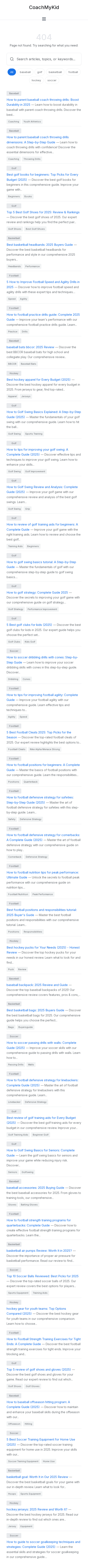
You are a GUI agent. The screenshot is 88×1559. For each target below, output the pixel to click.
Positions (13, 781)
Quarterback (30, 781)
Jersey (12, 1526)
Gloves (12, 1204)
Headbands (14, 266)
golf (39, 72)
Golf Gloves (32, 1386)
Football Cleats (16, 749)
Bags (11, 1027)
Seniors (12, 1172)
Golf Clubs (14, 641)
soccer (51, 80)
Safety (11, 819)
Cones (26, 679)
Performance (32, 266)
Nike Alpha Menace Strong (45, 749)
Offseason (14, 1423)
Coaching (13, 121)
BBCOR (12, 363)
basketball (55, 72)
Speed (12, 298)
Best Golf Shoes (35, 228)
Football (14, 275)
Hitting (28, 1423)
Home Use (49, 1461)
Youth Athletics (32, 121)
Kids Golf (30, 641)
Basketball (14, 238)
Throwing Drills (32, 159)
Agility (23, 298)
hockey (36, 80)
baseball (25, 72)
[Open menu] (44, 19)
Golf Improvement (35, 471)
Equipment (26, 1526)
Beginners (14, 196)
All (11, 72)
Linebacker (14, 1102)
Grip (27, 508)
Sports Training (33, 433)
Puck (11, 969)
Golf (13, 168)
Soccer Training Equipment (23, 1461)
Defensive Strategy (30, 819)
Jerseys (25, 396)
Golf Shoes (14, 228)
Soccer (14, 651)
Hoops (12, 1493)
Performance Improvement (42, 609)
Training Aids (15, 546)
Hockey (14, 373)
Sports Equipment (18, 1292)
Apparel (12, 396)
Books (28, 196)
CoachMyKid (44, 7)
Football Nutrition (18, 894)
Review (22, 969)
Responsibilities (33, 931)
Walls (31, 1064)
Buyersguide (25, 1027)
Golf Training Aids (18, 1134)
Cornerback (14, 856)
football (73, 72)
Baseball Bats (28, 363)
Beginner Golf (41, 1134)
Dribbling (13, 679)
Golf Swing (14, 433)
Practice (12, 331)
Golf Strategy (15, 609)
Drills (25, 331)
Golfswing (27, 1172)
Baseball (14, 93)
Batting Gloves (29, 1204)
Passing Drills (16, 1064)
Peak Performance (43, 894)
